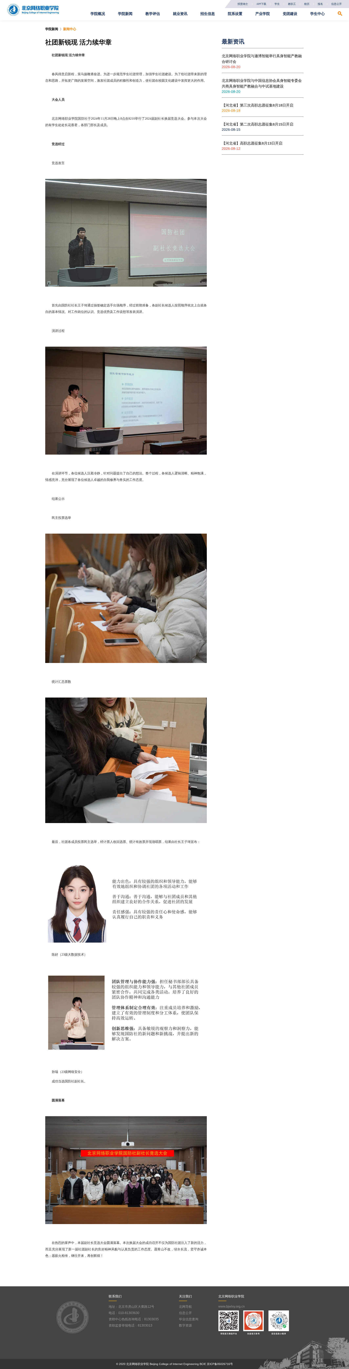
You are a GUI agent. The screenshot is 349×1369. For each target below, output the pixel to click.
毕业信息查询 (188, 1319)
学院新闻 (51, 29)
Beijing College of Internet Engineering (174, 1364)
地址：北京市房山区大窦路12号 (131, 1306)
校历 (306, 4)
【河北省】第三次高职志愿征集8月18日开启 (257, 105)
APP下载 (261, 4)
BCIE (203, 1364)
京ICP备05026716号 (220, 1364)
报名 (320, 4)
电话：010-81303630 (124, 1313)
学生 (277, 4)
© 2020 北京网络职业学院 (132, 1364)
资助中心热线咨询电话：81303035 (134, 1319)
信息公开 (336, 4)
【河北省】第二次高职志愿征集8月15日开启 (257, 124)
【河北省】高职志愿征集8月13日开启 (252, 143)
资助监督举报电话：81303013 (130, 1325)
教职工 (292, 4)
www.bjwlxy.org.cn (231, 1306)
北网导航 (185, 1306)
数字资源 (185, 1325)
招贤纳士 (243, 4)
